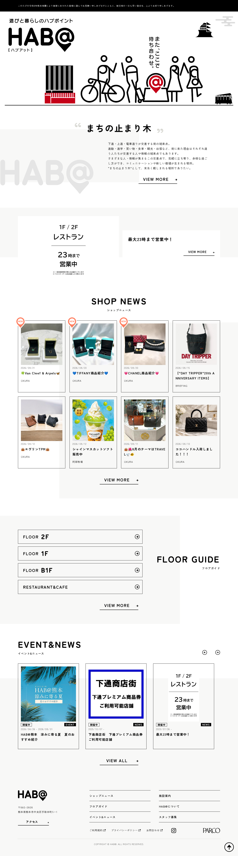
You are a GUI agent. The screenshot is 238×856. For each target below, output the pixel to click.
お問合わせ (153, 830)
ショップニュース (101, 796)
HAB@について (169, 806)
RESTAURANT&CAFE (45, 587)
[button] (217, 652)
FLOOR (40, 536)
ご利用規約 (96, 830)
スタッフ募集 (168, 817)
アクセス (32, 822)
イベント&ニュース (102, 817)
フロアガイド (98, 806)
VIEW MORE (155, 179)
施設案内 (165, 796)
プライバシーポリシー (124, 830)
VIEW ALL (116, 760)
